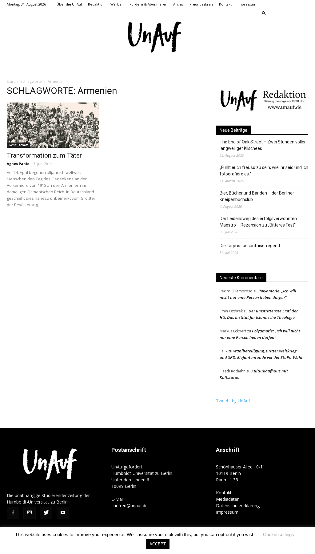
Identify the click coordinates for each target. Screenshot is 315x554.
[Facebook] (273, 13)
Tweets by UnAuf (233, 400)
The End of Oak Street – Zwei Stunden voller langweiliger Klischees (263, 145)
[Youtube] (303, 13)
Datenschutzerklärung (238, 505)
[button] (264, 12)
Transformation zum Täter (44, 155)
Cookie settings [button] (278, 534)
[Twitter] (293, 13)
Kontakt (225, 4)
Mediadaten (228, 499)
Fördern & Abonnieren (148, 4)
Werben (117, 4)
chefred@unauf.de (129, 505)
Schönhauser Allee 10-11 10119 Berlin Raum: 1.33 (240, 473)
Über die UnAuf (69, 4)
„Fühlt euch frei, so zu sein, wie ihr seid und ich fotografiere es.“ (264, 170)
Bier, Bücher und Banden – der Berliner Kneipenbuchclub (257, 196)
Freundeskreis (201, 4)
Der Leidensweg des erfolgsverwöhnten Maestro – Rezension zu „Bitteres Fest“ (258, 221)
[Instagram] (283, 13)
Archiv (178, 4)
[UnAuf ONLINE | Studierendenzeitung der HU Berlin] (157, 37)
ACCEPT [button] (158, 544)
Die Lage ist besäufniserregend (250, 245)
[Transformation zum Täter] (53, 125)
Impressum (246, 4)
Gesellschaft (18, 145)
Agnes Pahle (18, 163)
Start (11, 81)
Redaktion (96, 4)
